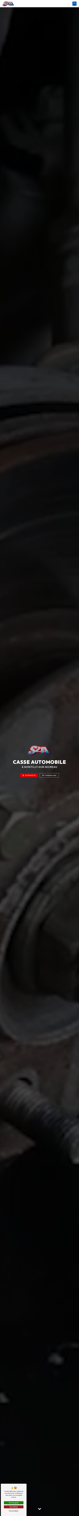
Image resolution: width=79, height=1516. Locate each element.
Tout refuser (13, 1507)
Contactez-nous (50, 775)
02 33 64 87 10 (30, 775)
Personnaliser (14, 1511)
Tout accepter (14, 1503)
